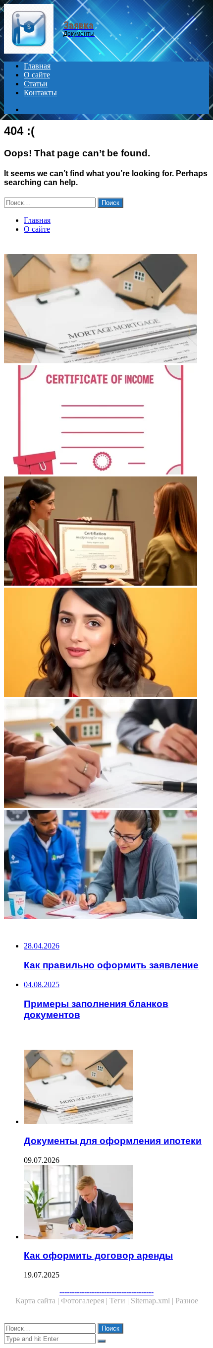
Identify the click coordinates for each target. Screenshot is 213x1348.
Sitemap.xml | (153, 1300)
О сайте (37, 74)
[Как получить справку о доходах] (106, 420)
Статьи (36, 83)
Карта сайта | (38, 1300)
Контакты (40, 92)
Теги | (120, 1300)
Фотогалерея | (85, 1300)
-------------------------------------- (106, 1291)
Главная (37, 66)
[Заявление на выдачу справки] (106, 532)
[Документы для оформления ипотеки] (106, 309)
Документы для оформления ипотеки (113, 1141)
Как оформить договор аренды (98, 1255)
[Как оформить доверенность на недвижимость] (106, 754)
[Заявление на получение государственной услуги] (106, 865)
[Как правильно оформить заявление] (106, 643)
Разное (186, 1300)
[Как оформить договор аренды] (116, 1203)
